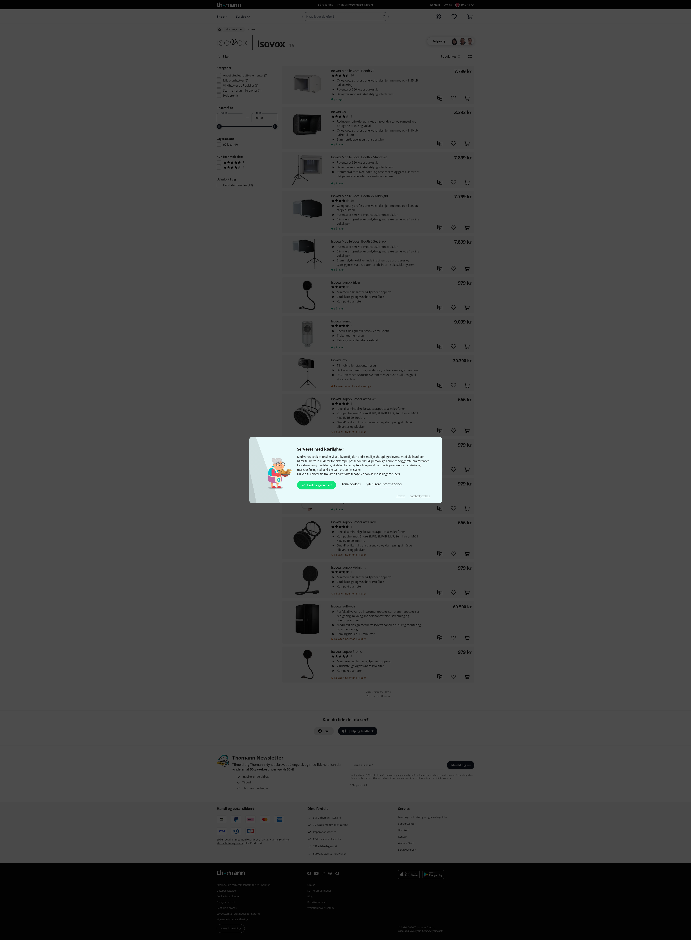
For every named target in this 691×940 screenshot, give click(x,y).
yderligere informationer (384, 484)
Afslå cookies (351, 484)
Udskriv (400, 496)
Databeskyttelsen (420, 496)
